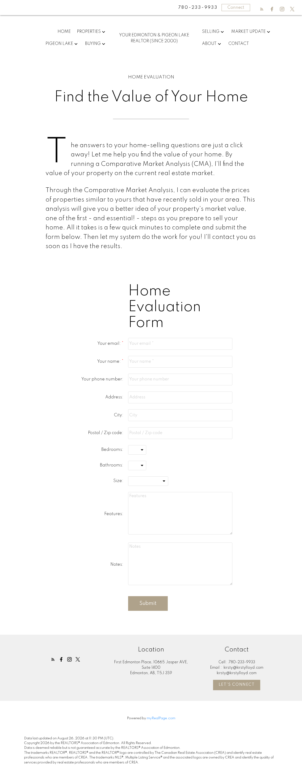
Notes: (116, 564)
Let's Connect (237, 685)
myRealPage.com (161, 718)
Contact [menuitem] (238, 44)
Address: (114, 397)
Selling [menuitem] (210, 32)
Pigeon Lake (59, 44)
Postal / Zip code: (105, 433)
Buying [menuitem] (93, 44)
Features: (113, 514)
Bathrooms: (111, 465)
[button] (262, 9)
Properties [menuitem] (89, 32)
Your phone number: (102, 379)
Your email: (109, 343)
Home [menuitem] (64, 32)
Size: (118, 481)
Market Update (248, 32)
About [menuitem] (209, 44)
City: (118, 415)
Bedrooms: (112, 450)
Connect (235, 7)
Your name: (109, 361)
